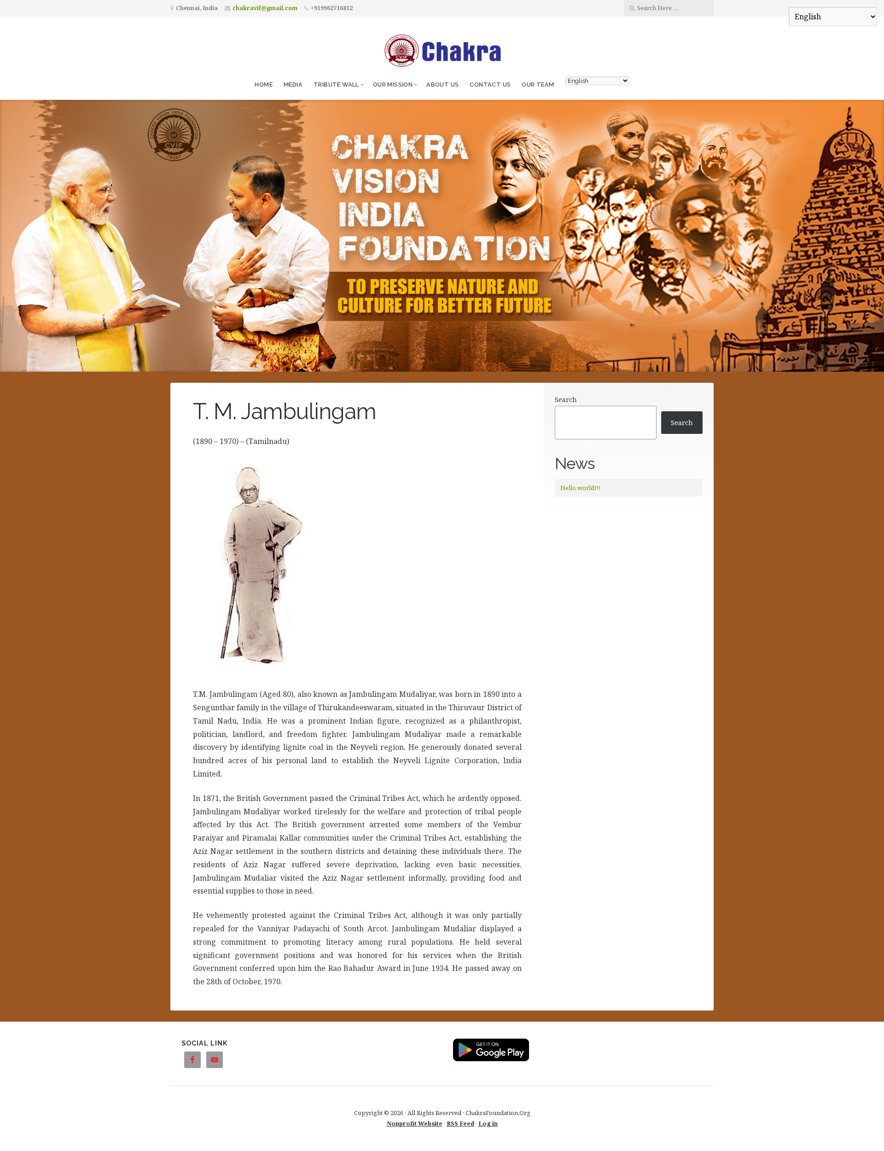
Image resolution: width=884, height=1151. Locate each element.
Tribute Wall (336, 84)
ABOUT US (442, 84)
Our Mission (393, 84)
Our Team (538, 84)
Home (264, 84)
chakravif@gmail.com (265, 8)
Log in (488, 1123)
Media (293, 84)
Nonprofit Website (414, 1123)
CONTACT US (490, 84)
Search (566, 399)
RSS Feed (460, 1123)
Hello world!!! (580, 488)
